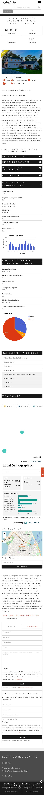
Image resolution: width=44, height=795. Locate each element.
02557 (37, 615)
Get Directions (22, 566)
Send (22, 684)
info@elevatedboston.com (11, 768)
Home (5, 615)
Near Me (7, 11)
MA (17, 615)
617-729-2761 (6, 763)
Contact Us (11, 626)
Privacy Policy (19, 679)
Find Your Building (12, 792)
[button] (3, 62)
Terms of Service (28, 687)
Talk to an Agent (32, 792)
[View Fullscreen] (4, 541)
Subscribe (22, 737)
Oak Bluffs (29, 615)
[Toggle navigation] (39, 3)
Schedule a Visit (32, 626)
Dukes (22, 615)
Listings (11, 615)
